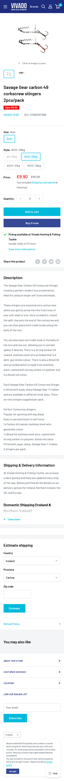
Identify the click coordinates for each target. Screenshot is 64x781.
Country (8, 553)
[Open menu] (5, 6)
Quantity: (9, 198)
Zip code (8, 586)
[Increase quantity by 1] (39, 198)
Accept (12, 771)
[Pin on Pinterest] (44, 261)
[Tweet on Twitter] (51, 261)
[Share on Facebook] (37, 261)
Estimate (14, 608)
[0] (57, 6)
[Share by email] (57, 261)
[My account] (50, 6)
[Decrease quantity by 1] (20, 198)
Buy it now (32, 223)
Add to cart (32, 211)
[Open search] (43, 6)
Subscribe (15, 718)
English (9, 734)
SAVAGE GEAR (11, 114)
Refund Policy (12, 623)
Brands (34, 6)
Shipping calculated (43, 182)
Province (9, 569)
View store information (22, 249)
